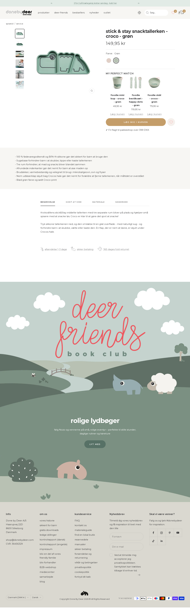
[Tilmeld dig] (139, 575)
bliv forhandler (48, 562)
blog (42, 581)
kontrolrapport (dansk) (52, 539)
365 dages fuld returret (116, 249)
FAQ (77, 520)
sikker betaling (85, 249)
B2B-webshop (48, 567)
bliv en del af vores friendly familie (50, 555)
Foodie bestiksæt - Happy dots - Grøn (136, 100)
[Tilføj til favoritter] (121, 78)
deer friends (61, 12)
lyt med (95, 444)
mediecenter (47, 572)
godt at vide (74, 202)
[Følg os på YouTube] (178, 533)
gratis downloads (49, 530)
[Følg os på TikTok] (153, 541)
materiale (98, 202)
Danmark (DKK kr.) (17, 597)
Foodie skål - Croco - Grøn (154, 98)
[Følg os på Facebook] (153, 533)
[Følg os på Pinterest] (170, 533)
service (19, 24)
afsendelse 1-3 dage (56, 249)
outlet (107, 12)
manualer (80, 544)
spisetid (9, 24)
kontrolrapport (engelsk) (53, 544)
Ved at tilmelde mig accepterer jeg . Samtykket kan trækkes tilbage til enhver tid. (127, 563)
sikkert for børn (48, 525)
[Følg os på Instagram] (161, 533)
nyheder (94, 12)
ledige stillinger (48, 534)
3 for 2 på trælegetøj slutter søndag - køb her (95, 3)
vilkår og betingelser (86, 562)
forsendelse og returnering (83, 555)
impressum (46, 549)
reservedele (81, 539)
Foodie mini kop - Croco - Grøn (117, 98)
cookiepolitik (82, 572)
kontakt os (81, 525)
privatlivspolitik (83, 567)
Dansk (35, 597)
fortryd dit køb (83, 576)
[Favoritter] (173, 12)
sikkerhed (121, 202)
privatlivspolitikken (124, 562)
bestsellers (78, 12)
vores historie (47, 520)
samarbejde (46, 576)
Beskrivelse (48, 202)
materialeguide (83, 530)
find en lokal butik (85, 534)
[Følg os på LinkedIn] (161, 541)
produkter (43, 12)
